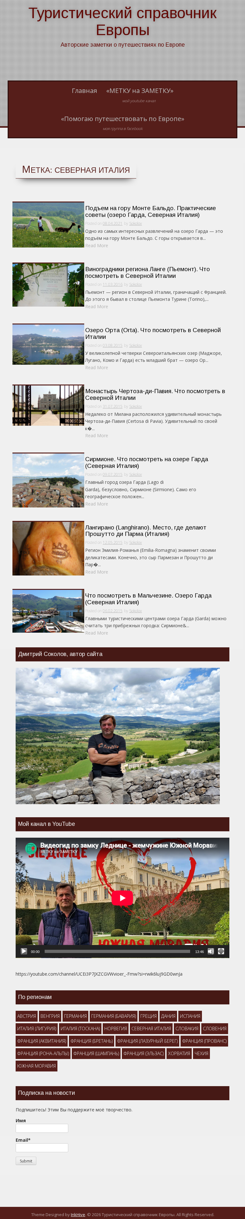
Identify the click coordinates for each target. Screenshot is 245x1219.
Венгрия (50, 1016)
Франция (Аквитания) (41, 1041)
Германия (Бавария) (113, 1016)
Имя (21, 1120)
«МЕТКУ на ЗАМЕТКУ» (140, 94)
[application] (122, 898)
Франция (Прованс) (204, 1041)
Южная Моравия (36, 1066)
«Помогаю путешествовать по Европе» (122, 123)
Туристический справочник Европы (122, 21)
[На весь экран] (221, 951)
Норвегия (115, 1028)
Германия (75, 1016)
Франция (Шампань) (96, 1053)
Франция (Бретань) (92, 1041)
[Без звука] (211, 951)
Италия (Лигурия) (36, 1028)
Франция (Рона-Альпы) (43, 1053)
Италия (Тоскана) (80, 1028)
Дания (168, 1016)
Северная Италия (151, 1028)
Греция (148, 1016)
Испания (190, 1016)
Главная (84, 90)
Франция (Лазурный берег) (147, 1041)
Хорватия (179, 1053)
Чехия (201, 1053)
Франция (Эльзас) (143, 1053)
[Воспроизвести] (24, 951)
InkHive (78, 1214)
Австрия (26, 1016)
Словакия (186, 1028)
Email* (23, 1140)
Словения (214, 1028)
